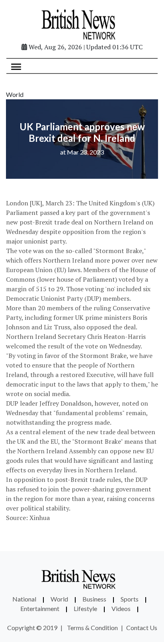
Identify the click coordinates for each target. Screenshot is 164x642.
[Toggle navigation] (16, 66)
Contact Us (141, 627)
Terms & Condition (92, 627)
